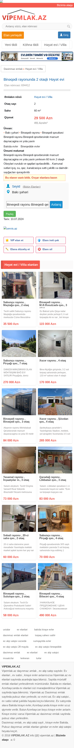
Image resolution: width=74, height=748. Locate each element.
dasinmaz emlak (11, 652)
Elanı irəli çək (51, 240)
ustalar (6, 629)
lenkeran (24, 658)
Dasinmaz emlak (13, 68)
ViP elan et (16, 240)
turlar (38, 658)
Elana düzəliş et (20, 249)
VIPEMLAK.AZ (11, 666)
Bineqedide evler (30, 146)
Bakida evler (11, 146)
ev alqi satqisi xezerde (14, 641)
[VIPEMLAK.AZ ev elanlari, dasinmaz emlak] (24, 14)
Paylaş (9, 213)
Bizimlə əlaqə (65, 5)
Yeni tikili (11, 45)
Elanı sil (47, 249)
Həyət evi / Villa (55, 45)
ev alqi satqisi (51, 652)
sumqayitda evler (42, 641)
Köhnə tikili (30, 45)
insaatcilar (8, 658)
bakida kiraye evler (44, 629)
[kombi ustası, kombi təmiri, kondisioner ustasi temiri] (37, 1)
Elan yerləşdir (13, 35)
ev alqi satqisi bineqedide (48, 646)
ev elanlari (22, 629)
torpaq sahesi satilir (45, 635)
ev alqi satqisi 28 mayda (15, 646)
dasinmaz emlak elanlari (15, 635)
